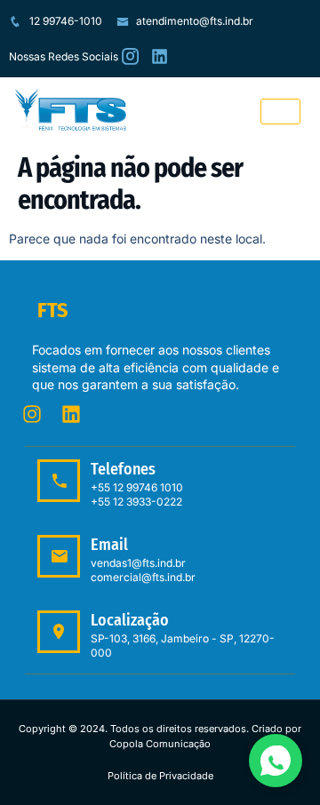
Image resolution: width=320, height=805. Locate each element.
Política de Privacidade (160, 775)
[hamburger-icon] (280, 111)
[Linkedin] (71, 414)
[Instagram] (32, 414)
